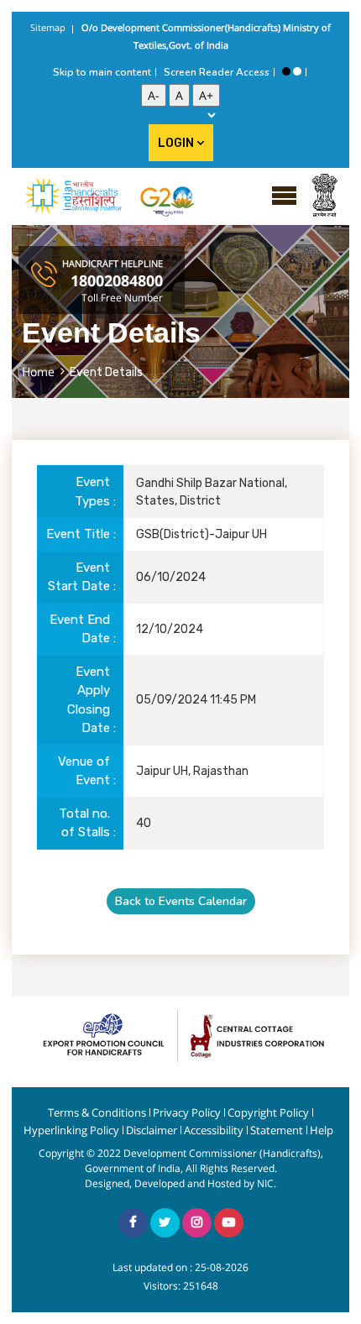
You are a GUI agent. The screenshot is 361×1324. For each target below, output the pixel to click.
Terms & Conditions (97, 1113)
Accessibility (213, 1130)
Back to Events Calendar (181, 901)
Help (321, 1130)
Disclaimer (151, 1130)
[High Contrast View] (286, 71)
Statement (276, 1130)
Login (177, 143)
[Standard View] (297, 71)
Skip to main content (102, 72)
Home (38, 371)
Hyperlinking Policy (71, 1130)
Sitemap (47, 27)
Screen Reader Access (216, 72)
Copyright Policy (268, 1113)
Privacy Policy (187, 1113)
